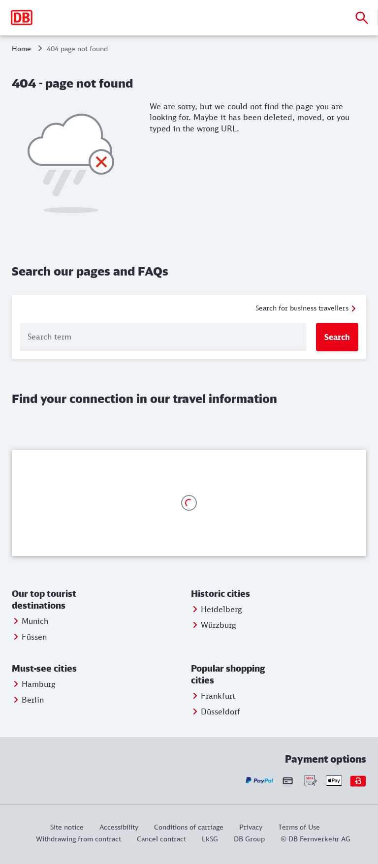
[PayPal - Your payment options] (260, 780)
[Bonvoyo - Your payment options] (358, 780)
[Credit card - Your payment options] (288, 780)
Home (21, 48)
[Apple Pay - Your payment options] (334, 780)
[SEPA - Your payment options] (310, 780)
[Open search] (362, 18)
